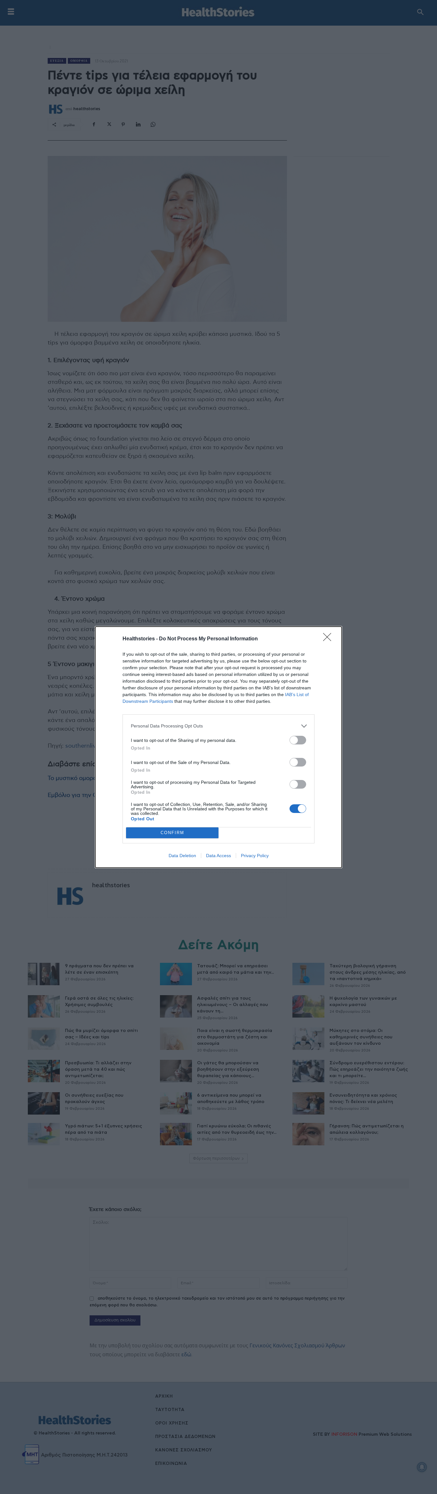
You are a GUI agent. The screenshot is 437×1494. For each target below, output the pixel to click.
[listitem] (218, 726)
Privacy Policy (255, 855)
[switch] (298, 740)
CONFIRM (172, 832)
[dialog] (218, 747)
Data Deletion (182, 855)
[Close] (329, 639)
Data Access (218, 855)
